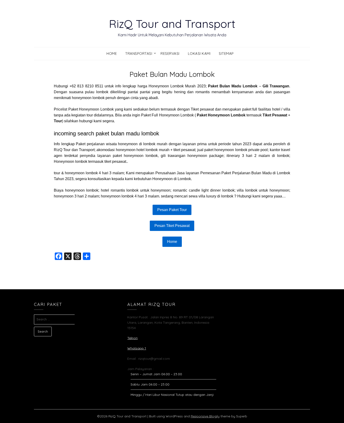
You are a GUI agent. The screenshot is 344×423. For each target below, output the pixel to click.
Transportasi (138, 53)
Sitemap (226, 53)
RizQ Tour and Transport (172, 24)
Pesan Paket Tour (172, 210)
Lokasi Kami (199, 53)
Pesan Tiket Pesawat (172, 226)
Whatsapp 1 (136, 348)
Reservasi (170, 53)
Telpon (132, 338)
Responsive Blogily (205, 416)
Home (111, 53)
